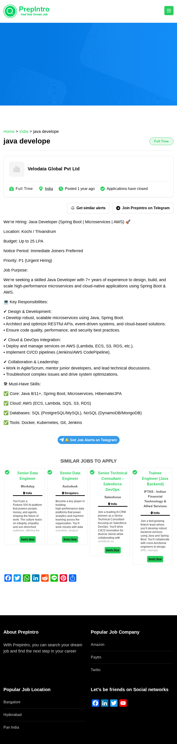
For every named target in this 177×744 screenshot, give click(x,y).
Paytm (96, 657)
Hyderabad (12, 715)
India (49, 189)
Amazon (97, 645)
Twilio (95, 670)
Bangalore (12, 702)
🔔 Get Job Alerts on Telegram (91, 440)
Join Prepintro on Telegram (146, 208)
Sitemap (11, 657)
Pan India (11, 727)
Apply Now (27, 539)
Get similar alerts (91, 208)
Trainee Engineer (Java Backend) (155, 478)
